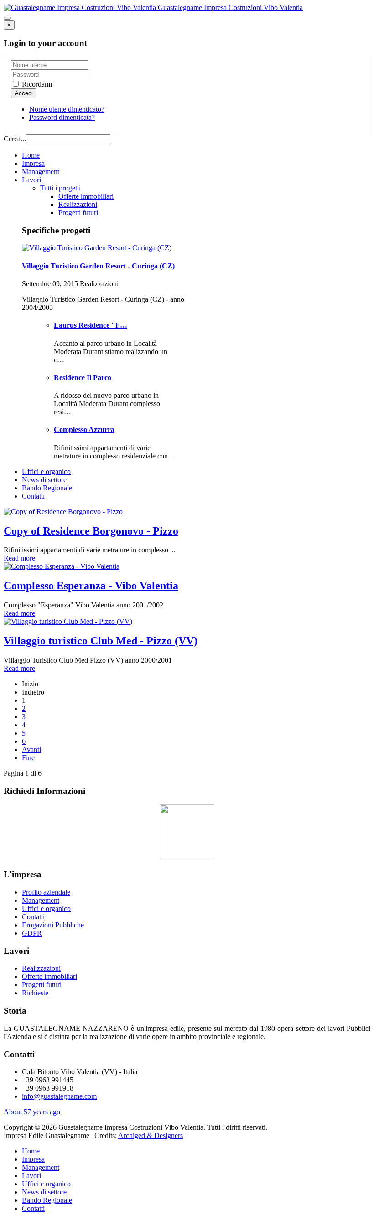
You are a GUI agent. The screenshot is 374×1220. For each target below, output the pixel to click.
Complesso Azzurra (84, 429)
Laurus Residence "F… (90, 325)
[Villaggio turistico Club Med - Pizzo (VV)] (68, 621)
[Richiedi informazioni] (187, 856)
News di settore (44, 480)
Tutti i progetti (60, 188)
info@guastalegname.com (59, 1096)
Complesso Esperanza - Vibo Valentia (91, 586)
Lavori (31, 180)
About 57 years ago (32, 1112)
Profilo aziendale (46, 892)
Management (40, 171)
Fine (28, 758)
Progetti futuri (78, 212)
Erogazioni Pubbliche (53, 925)
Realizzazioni (77, 204)
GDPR (32, 933)
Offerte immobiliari (86, 196)
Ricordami (36, 84)
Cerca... (15, 139)
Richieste (35, 993)
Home (31, 155)
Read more (19, 558)
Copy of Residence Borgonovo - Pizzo (91, 531)
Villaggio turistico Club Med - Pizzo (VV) (100, 641)
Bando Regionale (47, 488)
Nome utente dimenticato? (66, 109)
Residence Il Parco (82, 377)
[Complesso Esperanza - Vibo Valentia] (61, 566)
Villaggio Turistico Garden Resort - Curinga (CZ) (98, 266)
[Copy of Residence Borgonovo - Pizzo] (63, 511)
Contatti (33, 496)
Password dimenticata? (62, 117)
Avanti (31, 749)
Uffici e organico (46, 471)
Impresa (33, 163)
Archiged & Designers (150, 1135)
